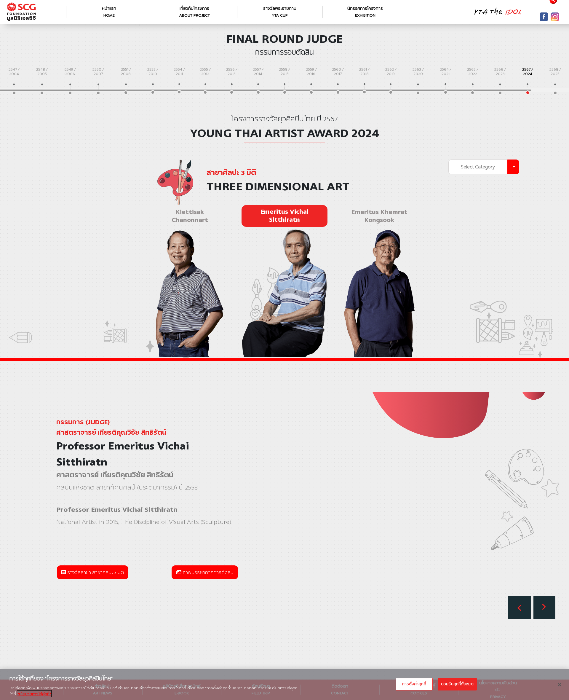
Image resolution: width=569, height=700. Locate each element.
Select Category (478, 166)
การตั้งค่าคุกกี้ (414, 684)
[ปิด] (559, 684)
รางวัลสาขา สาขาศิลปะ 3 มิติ (95, 572)
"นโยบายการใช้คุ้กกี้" (34, 694)
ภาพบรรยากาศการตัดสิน (207, 572)
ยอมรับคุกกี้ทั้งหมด (457, 684)
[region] (284, 684)
